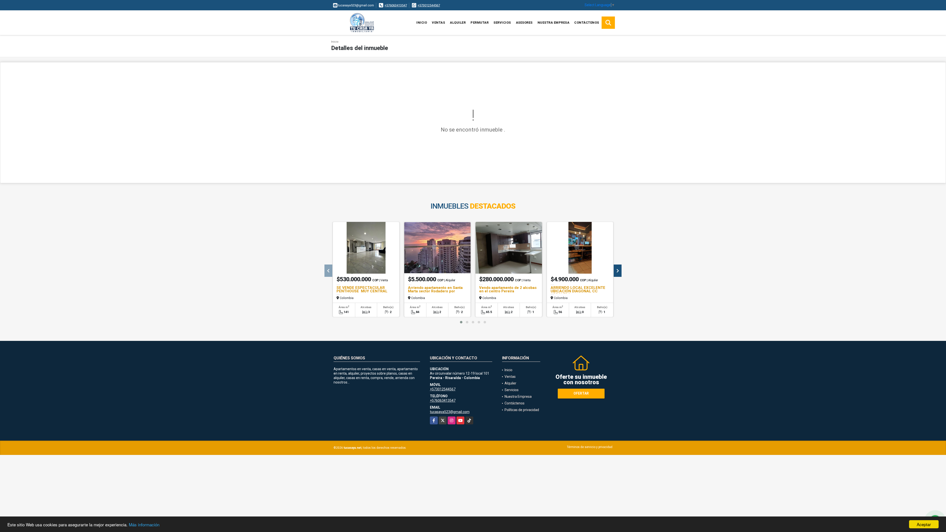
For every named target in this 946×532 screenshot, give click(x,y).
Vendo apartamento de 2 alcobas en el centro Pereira (508, 289)
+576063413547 (396, 5)
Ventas (438, 22)
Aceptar (924, 524)
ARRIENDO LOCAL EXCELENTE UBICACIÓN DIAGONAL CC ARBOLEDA (578, 291)
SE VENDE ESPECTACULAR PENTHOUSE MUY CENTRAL (362, 289)
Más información (144, 524)
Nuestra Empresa (554, 22)
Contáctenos (586, 22)
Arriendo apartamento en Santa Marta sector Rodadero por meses (435, 291)
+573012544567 (429, 5)
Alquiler (458, 22)
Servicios (502, 22)
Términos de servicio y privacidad (589, 447)
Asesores (524, 22)
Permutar (480, 22)
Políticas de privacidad (522, 410)
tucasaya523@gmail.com (450, 412)
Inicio (421, 22)
